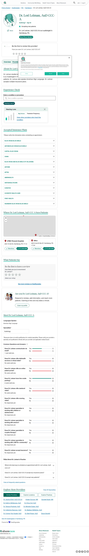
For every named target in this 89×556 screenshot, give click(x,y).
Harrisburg (28, 8)
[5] (25, 53)
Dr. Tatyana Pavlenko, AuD (11, 506)
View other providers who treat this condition (29, 118)
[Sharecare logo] (18, 531)
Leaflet (40, 236)
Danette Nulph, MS (47, 499)
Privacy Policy (40, 67)
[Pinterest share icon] (87, 552)
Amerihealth (9, 177)
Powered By (5, 522)
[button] (27, 344)
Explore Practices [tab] (46, 495)
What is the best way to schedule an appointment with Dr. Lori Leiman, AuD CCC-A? (28, 466)
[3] (19, 53)
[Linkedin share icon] (82, 552)
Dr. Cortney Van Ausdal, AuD (12, 513)
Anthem (7, 167)
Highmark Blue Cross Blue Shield (16, 204)
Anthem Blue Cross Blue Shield (16, 146)
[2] (16, 53)
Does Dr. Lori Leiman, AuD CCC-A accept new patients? (22, 477)
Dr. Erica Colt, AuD (30, 503)
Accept (63, 73)
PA (22, 8)
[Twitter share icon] (85, 552)
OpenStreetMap (46, 236)
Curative (8, 188)
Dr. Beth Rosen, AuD (31, 513)
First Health (9, 198)
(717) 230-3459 (23, 248)
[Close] (69, 58)
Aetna (7, 172)
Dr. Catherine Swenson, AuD (12, 510)
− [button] (5, 220)
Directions (11, 248)
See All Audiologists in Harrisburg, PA (13, 519)
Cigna (7, 156)
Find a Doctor (6, 8)
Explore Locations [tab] (29, 495)
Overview (7, 62)
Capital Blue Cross (11, 151)
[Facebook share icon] (77, 552)
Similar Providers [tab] (11, 495)
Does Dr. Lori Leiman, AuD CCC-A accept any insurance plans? (24, 473)
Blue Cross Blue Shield (13, 141)
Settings (26, 73)
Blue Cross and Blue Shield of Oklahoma (19, 162)
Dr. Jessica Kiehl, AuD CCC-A (12, 499)
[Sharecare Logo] (5, 3)
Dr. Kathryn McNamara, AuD (12, 503)
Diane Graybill (45, 513)
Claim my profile (22, 305)
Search (74, 2)
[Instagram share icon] (79, 552)
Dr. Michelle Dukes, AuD (31, 506)
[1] (13, 53)
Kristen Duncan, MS (32, 499)
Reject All (50, 73)
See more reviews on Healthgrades (29, 284)
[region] (45, 67)
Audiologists (16, 8)
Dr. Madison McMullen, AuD (33, 510)
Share (11, 30)
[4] (22, 53)
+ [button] (5, 218)
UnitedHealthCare (11, 183)
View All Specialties (49, 490)
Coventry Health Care (12, 193)
